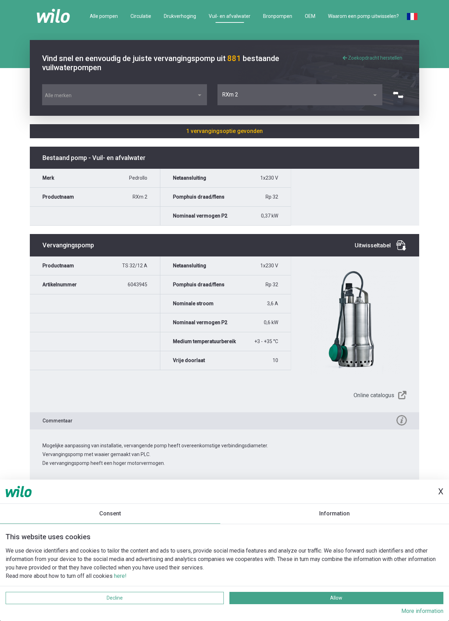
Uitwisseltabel (373, 245)
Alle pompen (104, 16)
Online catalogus (374, 395)
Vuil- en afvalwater (229, 16)
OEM (310, 16)
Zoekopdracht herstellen (374, 58)
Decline (115, 598)
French (412, 16)
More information (422, 611)
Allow (336, 598)
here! (120, 576)
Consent (110, 513)
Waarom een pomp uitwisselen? (363, 16)
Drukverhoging (180, 16)
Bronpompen (277, 16)
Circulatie (140, 16)
